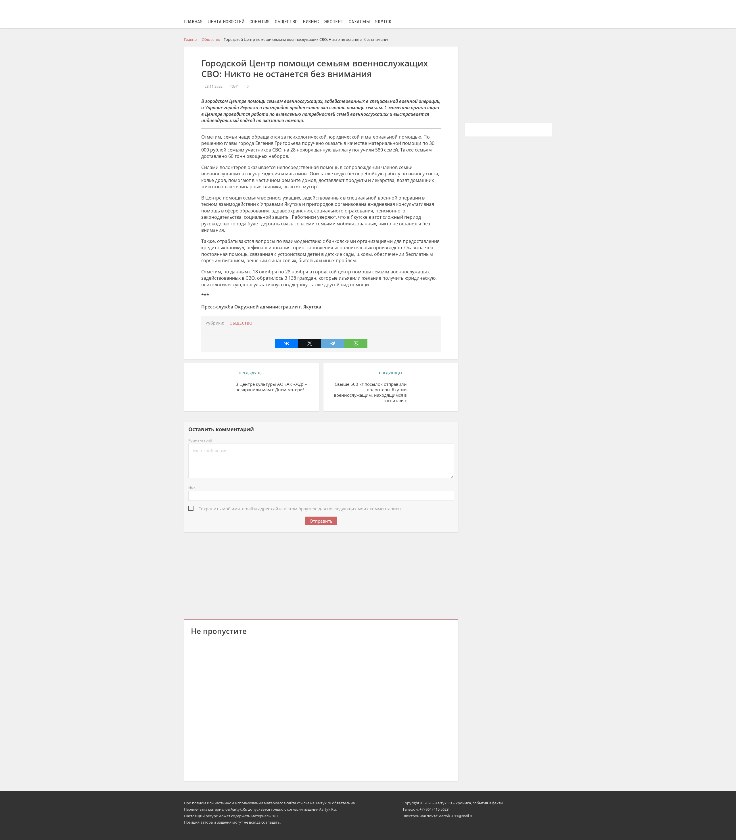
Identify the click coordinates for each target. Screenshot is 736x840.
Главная (193, 21)
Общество (286, 21)
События (260, 21)
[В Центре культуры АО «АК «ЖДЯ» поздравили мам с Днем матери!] (211, 392)
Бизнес (311, 21)
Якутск (383, 21)
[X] (309, 343)
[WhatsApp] (355, 343)
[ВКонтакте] (286, 343)
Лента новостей (226, 21)
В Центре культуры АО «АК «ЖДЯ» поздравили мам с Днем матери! (271, 386)
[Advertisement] (321, 575)
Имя (191, 487)
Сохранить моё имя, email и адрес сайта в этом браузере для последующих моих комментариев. (300, 508)
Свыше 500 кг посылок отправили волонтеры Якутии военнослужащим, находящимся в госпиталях (370, 392)
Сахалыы (359, 21)
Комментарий (200, 440)
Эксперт (334, 21)
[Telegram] (332, 343)
